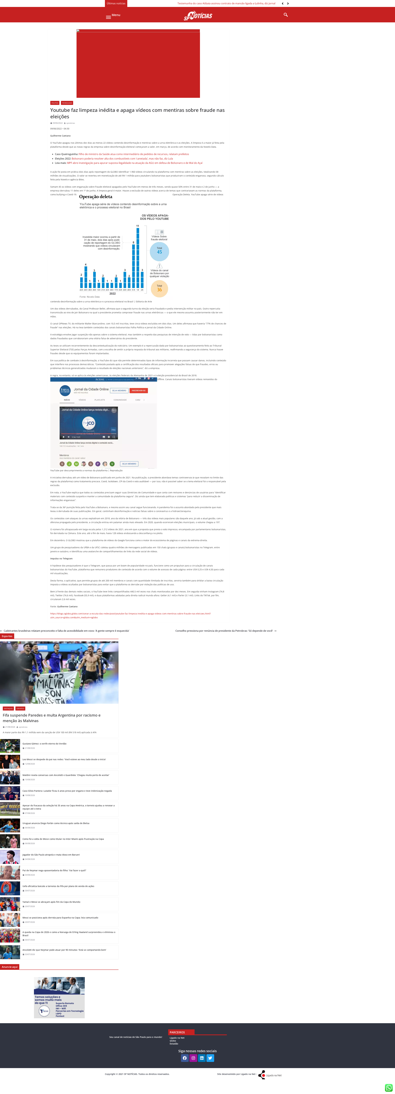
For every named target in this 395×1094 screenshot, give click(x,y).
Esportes (20, 708)
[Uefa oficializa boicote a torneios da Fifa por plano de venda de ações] (10, 888)
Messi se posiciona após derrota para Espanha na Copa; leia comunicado (60, 917)
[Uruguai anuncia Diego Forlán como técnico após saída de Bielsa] (10, 825)
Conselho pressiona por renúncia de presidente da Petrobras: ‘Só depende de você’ (224, 630)
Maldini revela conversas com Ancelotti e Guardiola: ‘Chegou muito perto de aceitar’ (66, 775)
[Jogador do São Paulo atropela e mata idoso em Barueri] (10, 857)
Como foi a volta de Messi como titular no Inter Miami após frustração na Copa (63, 838)
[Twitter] (210, 1058)
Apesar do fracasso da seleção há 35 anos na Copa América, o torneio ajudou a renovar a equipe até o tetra (69, 807)
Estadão (174, 1043)
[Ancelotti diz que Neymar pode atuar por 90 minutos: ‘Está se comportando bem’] (10, 952)
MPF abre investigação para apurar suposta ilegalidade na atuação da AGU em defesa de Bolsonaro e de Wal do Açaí (134, 163)
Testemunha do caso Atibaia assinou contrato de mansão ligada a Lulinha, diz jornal (178, 3)
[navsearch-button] (285, 15)
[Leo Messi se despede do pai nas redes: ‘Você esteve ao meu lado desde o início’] (10, 762)
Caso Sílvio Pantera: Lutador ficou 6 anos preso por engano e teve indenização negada (67, 790)
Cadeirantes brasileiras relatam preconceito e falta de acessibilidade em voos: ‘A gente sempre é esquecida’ (66, 630)
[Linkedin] (202, 1058)
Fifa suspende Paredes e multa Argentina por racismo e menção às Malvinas (52, 718)
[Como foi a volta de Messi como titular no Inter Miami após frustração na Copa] (10, 841)
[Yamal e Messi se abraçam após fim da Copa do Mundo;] (10, 904)
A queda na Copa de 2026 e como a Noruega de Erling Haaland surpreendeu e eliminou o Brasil (69, 934)
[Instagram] (193, 1058)
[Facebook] (185, 1058)
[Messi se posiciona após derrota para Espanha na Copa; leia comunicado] (10, 920)
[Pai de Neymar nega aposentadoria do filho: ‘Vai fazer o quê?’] (10, 873)
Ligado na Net (177, 1037)
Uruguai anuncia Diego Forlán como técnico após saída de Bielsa (56, 823)
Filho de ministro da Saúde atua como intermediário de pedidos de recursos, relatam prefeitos (134, 154)
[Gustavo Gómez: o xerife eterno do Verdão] (10, 746)
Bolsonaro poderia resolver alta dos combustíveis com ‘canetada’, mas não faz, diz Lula (122, 158)
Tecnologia (67, 103)
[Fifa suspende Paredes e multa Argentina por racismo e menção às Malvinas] (59, 672)
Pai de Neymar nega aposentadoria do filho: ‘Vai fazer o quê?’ (54, 870)
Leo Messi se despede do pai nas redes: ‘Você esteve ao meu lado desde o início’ (64, 759)
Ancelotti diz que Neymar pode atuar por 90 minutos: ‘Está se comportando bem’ (64, 949)
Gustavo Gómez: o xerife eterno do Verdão (44, 743)
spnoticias (70, 123)
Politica (55, 103)
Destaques (8, 708)
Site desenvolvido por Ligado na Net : (237, 1074)
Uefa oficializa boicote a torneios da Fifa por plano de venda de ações (58, 886)
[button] (288, 3)
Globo (173, 1040)
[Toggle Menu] (108, 17)
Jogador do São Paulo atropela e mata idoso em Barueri (51, 854)
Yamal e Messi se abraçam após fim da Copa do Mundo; (52, 901)
